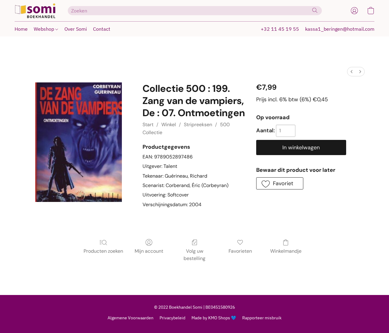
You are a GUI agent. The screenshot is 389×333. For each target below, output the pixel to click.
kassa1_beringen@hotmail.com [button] (339, 29)
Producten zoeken (103, 251)
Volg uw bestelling (194, 255)
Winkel (168, 124)
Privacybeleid (172, 318)
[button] (35, 10)
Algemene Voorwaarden (130, 318)
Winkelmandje (285, 251)
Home (21, 29)
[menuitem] (351, 71)
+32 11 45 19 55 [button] (280, 29)
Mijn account (149, 251)
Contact (101, 29)
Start (148, 124)
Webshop (44, 29)
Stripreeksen (198, 124)
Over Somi (75, 29)
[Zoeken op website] (314, 10)
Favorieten (240, 251)
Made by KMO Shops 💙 (213, 318)
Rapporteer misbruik (261, 318)
